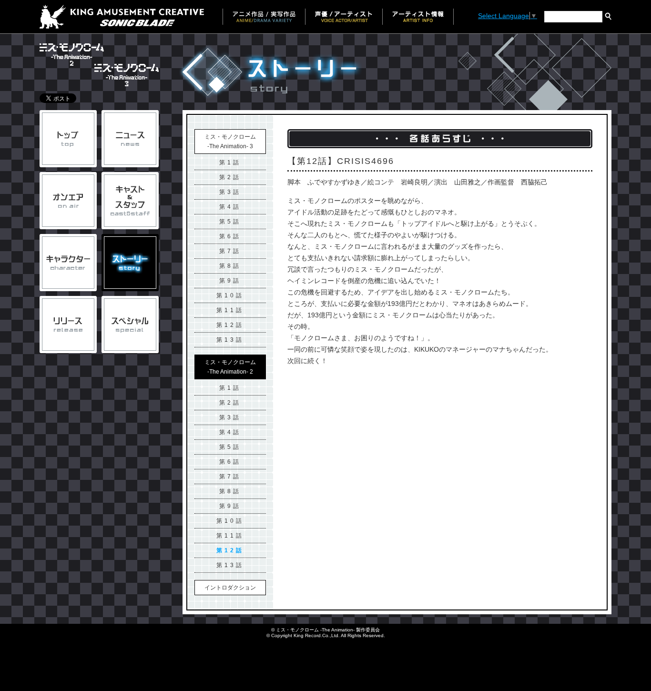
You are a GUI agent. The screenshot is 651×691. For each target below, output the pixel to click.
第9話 (230, 280)
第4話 (230, 206)
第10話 (230, 295)
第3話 (230, 192)
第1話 (230, 162)
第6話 (230, 236)
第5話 (230, 221)
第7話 (230, 251)
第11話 (230, 310)
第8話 (230, 266)
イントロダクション (230, 587)
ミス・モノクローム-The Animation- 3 (230, 141)
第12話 (230, 325)
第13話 (230, 339)
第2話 (230, 177)
